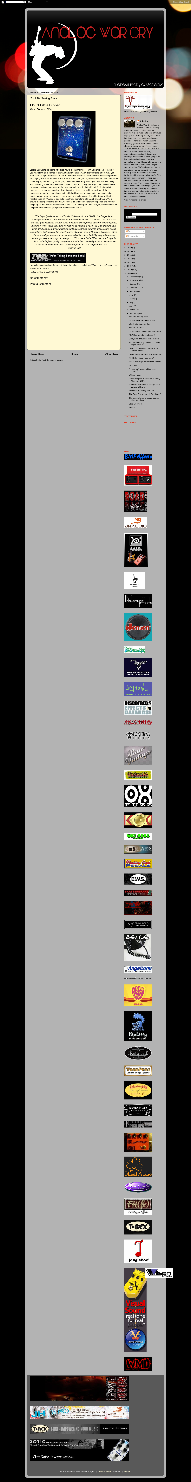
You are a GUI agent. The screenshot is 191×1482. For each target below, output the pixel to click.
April (131, 306)
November (134, 280)
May (131, 302)
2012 (129, 262)
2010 (129, 270)
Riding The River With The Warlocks (145, 354)
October (133, 284)
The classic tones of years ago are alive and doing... (144, 399)
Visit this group (153, 220)
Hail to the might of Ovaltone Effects (145, 362)
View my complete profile (135, 200)
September (134, 288)
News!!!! (132, 407)
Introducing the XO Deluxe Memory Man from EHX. (144, 380)
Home (74, 354)
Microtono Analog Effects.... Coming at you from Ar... (145, 343)
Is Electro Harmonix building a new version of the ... (144, 386)
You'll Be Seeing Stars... (139, 317)
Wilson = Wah (135, 375)
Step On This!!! (135, 404)
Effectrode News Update (139, 324)
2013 (129, 259)
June (131, 299)
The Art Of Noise (136, 328)
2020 (129, 248)
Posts (130, 231)
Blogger (127, 1471)
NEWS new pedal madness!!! (142, 335)
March (132, 310)
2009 (129, 273)
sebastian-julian (104, 1471)
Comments (133, 236)
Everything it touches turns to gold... (145, 339)
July (131, 295)
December (134, 277)
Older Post (111, 354)
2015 (129, 255)
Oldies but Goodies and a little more (145, 331)
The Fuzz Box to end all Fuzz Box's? (145, 394)
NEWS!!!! (133, 365)
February (133, 313)
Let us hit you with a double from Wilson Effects (143, 349)
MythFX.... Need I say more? (141, 358)
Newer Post (37, 354)
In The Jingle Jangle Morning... (142, 320)
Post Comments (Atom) (52, 360)
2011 (129, 266)
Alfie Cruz (144, 121)
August (132, 291)
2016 (129, 251)
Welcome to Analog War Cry (141, 391)
